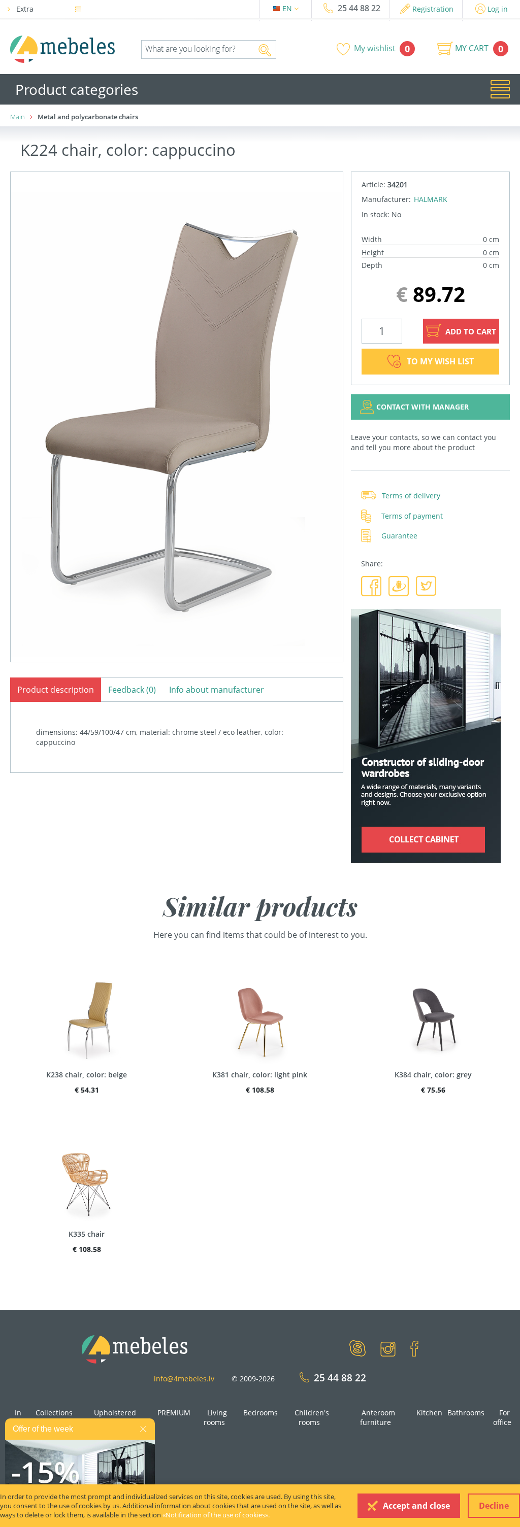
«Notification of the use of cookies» (215, 1514)
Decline (494, 1505)
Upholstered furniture (115, 1418)
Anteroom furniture (377, 1418)
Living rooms (215, 1418)
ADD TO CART (469, 331)
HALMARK (430, 199)
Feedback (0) (132, 689)
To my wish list (440, 361)
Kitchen (429, 1412)
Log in (498, 9)
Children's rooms (312, 1418)
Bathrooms (465, 1412)
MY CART (472, 48)
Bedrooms (260, 1412)
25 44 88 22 (359, 8)
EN (288, 8)
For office (502, 1418)
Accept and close (416, 1505)
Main (17, 116)
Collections (54, 1412)
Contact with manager (422, 407)
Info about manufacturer (216, 689)
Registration (432, 9)
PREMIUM (173, 1412)
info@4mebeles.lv (184, 1378)
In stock (15, 1418)
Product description (55, 689)
